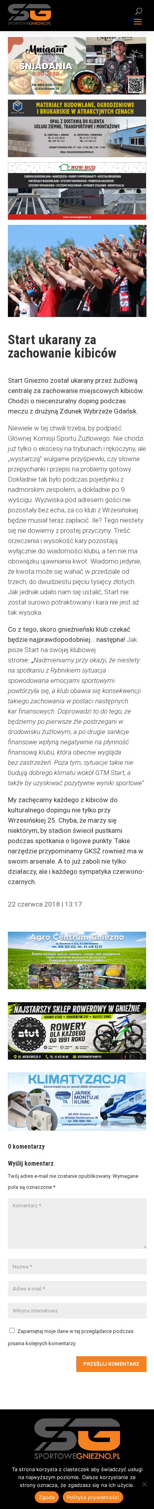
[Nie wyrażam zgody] (144, 1484)
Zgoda (46, 1497)
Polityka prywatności (93, 1497)
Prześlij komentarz (111, 1364)
